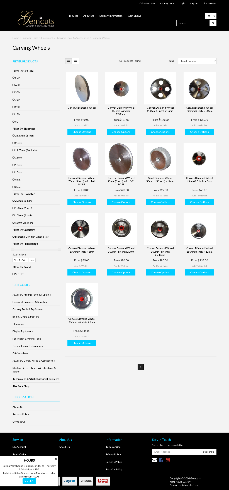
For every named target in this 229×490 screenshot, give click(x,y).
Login (182, 3)
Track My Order (167, 3)
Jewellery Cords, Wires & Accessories (34, 360)
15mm (18, 157)
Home (16, 37)
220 (17, 106)
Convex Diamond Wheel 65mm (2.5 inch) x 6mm (199, 179)
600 (17, 84)
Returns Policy (21, 414)
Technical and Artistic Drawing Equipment (36, 378)
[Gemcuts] (36, 18)
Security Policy (114, 469)
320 (17, 99)
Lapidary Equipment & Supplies (30, 301)
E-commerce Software (180, 485)
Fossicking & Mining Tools (27, 338)
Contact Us (19, 421)
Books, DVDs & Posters (26, 316)
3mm (18, 186)
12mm (18, 164)
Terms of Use (113, 446)
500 (17, 77)
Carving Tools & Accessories (73, 37)
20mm (18, 142)
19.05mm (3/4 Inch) (26, 150)
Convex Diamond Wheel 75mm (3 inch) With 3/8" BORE (121, 181)
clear (32, 260)
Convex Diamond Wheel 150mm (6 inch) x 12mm (199, 250)
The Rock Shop (21, 386)
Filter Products (25, 61)
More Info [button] (29, 481)
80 (16, 121)
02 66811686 (147, 3)
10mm (18, 172)
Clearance (18, 323)
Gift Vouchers (20, 353)
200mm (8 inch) (23, 200)
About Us (88, 15)
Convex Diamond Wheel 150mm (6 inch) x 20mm (81, 320)
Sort (171, 60)
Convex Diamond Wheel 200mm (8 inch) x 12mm (160, 109)
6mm (18, 179)
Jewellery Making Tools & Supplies (32, 294)
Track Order (19, 454)
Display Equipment (23, 331)
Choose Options (81, 131)
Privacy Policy (113, 454)
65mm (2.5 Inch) (24, 222)
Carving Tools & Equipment (38, 37)
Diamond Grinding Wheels (32, 236)
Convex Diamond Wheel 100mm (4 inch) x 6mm (81, 250)
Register (194, 3)
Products (73, 15)
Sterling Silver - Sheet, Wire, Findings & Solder (34, 369)
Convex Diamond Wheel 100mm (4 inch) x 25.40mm (160, 251)
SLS (19, 274)
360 (17, 92)
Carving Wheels (102, 37)
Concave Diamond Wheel (82, 107)
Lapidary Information (111, 15)
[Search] (212, 23)
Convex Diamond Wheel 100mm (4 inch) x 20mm (121, 250)
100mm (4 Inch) (23, 215)
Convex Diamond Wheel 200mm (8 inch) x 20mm (199, 109)
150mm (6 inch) (23, 207)
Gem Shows (134, 15)
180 (17, 114)
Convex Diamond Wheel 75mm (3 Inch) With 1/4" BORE (81, 181)
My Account (19, 446)
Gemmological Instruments (28, 345)
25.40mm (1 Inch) (24, 135)
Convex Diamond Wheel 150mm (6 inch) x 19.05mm (121, 111)
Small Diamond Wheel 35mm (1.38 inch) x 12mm (160, 179)
